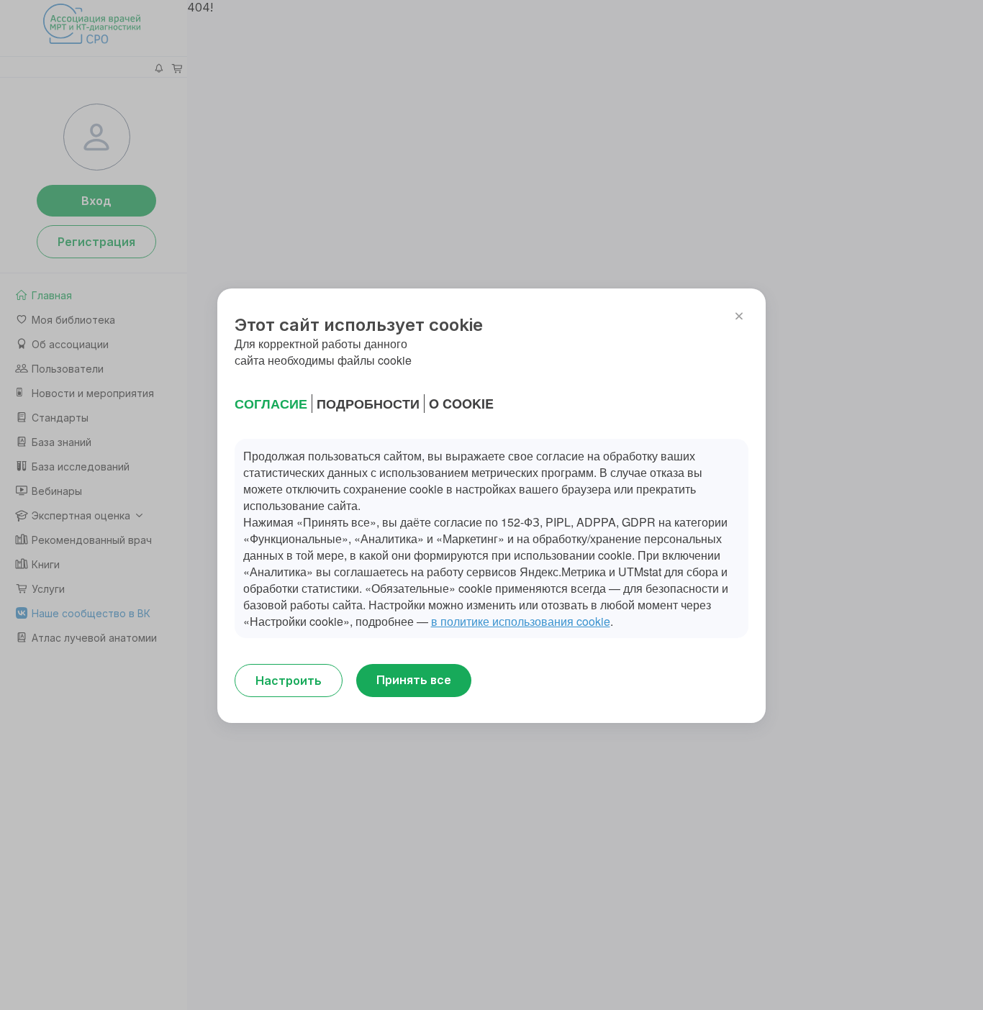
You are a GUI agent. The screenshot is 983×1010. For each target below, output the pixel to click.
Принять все (413, 680)
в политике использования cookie (520, 621)
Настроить (288, 680)
